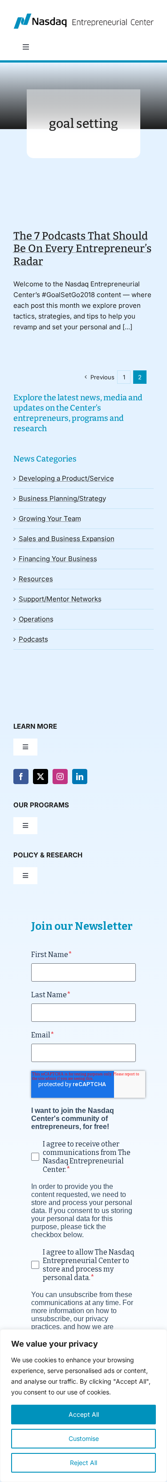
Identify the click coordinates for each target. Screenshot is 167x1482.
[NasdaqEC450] (83, 17)
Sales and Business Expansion (66, 538)
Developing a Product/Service (66, 478)
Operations (36, 619)
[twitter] (40, 776)
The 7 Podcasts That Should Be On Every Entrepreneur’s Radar (82, 249)
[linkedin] (79, 776)
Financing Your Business (58, 558)
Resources (36, 579)
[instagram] (60, 776)
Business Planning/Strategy (62, 498)
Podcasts (33, 639)
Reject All (83, 1462)
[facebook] (21, 776)
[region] (83, 1405)
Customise (84, 1438)
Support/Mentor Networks (60, 599)
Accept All (84, 1414)
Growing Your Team (50, 518)
